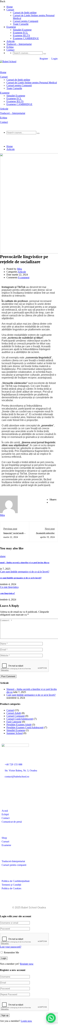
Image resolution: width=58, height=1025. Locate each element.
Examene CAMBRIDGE (26, 38)
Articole (10, 41)
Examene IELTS (21, 35)
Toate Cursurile (21, 24)
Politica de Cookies (11, 888)
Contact (10, 49)
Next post (50, 528)
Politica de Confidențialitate (16, 881)
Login (54, 58)
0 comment (23, 277)
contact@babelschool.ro (17, 776)
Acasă (5, 810)
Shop (4, 837)
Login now (26, 1021)
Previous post (10, 528)
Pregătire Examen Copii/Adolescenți (25, 727)
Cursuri (10, 9)
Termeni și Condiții (11, 884)
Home (9, 6)
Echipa (10, 47)
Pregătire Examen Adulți (18, 724)
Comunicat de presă (12, 821)
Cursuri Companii (15, 716)
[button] (51, 1018)
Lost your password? (10, 946)
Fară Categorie (13, 721)
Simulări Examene (22, 29)
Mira (19, 268)
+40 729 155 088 (13, 764)
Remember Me (11, 952)
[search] (44, 53)
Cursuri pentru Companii (25, 21)
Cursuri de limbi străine (25, 12)
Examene (11, 27)
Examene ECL (20, 32)
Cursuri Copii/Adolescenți (19, 718)
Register (44, 58)
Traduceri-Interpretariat (13, 861)
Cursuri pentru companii (14, 865)
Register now (27, 963)
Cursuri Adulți (13, 713)
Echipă (5, 814)
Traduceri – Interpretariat (19, 44)
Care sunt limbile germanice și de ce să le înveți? (31, 695)
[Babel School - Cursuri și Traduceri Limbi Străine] (8, 61)
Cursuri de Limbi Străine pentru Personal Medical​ (31, 82)
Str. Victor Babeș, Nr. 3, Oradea (21, 770)
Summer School (14, 733)
